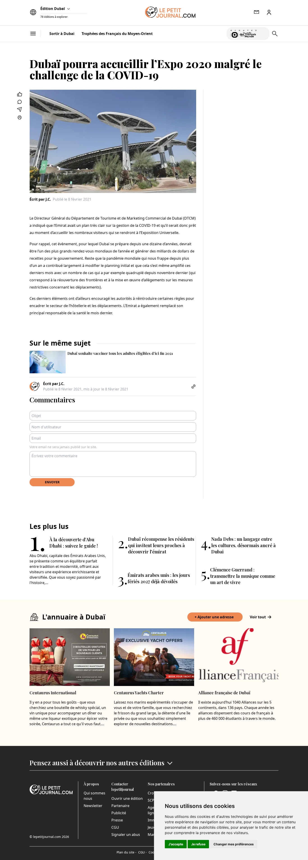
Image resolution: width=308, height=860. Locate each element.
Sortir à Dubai (61, 33)
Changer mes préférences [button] (234, 844)
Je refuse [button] (198, 844)
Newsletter (93, 805)
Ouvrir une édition (127, 798)
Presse (117, 820)
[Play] (263, 33)
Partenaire (120, 805)
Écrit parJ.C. (40, 199)
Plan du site (126, 852)
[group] (263, 32)
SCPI (151, 800)
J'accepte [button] (175, 844)
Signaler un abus (125, 834)
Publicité (118, 812)
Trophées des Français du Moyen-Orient (117, 33)
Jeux (151, 827)
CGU (115, 827)
